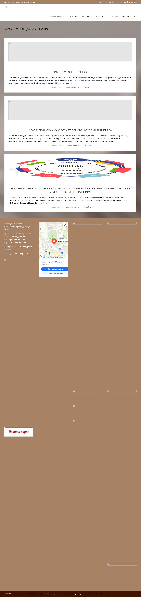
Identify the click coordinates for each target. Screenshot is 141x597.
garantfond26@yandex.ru (129, 2)
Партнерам (100, 17)
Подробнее (87, 87)
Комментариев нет (72, 87)
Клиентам (86, 17)
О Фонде (74, 17)
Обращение (113, 17)
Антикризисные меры (58, 17)
